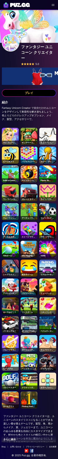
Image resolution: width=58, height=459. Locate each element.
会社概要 (52, 446)
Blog (3, 446)
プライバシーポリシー (35, 446)
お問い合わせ (15, 446)
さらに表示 (9, 439)
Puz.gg (26, 455)
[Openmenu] (53, 5)
